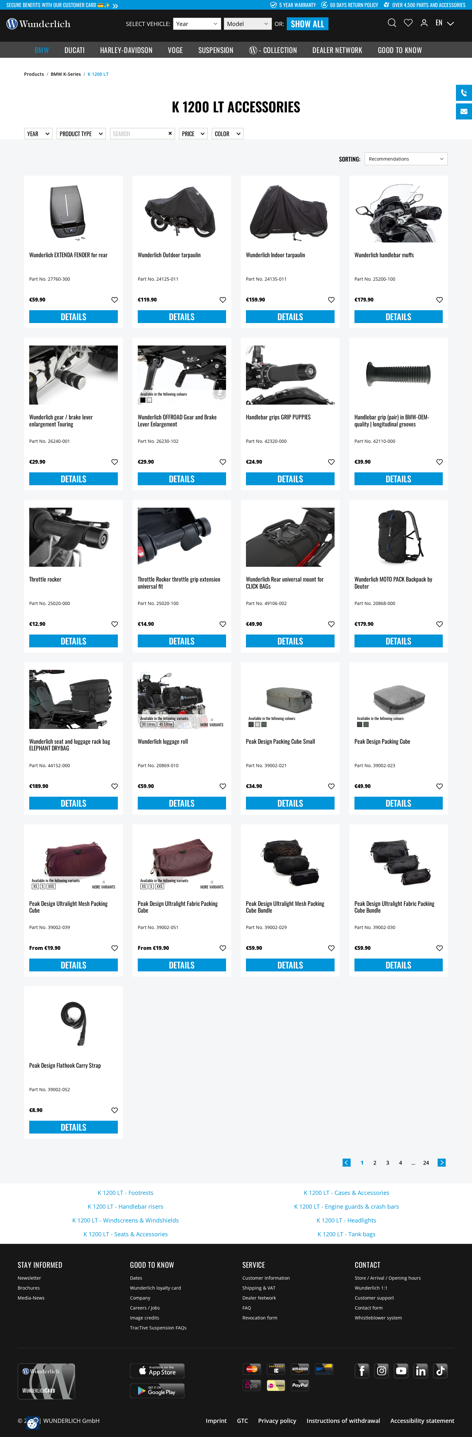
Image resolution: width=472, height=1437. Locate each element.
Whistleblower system (378, 1318)
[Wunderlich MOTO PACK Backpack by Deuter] (398, 537)
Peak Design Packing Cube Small (280, 741)
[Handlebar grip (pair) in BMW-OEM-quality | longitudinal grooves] (398, 375)
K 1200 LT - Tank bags (347, 1234)
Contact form (369, 1308)
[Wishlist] (408, 22)
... (413, 1162)
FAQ (246, 1308)
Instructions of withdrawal (343, 1420)
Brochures (29, 1288)
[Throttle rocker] (73, 537)
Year (33, 133)
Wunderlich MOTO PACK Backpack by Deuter (393, 583)
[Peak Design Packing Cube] (398, 699)
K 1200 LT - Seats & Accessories (125, 1234)
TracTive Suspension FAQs (158, 1328)
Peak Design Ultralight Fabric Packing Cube (178, 907)
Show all (307, 23)
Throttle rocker (45, 579)
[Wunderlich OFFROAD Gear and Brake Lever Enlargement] (182, 375)
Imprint (216, 1420)
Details (73, 316)
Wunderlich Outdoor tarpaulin (169, 255)
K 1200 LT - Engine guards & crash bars (346, 1206)
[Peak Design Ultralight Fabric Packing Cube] (182, 861)
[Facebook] (362, 1370)
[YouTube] (401, 1370)
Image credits (144, 1318)
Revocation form (259, 1318)
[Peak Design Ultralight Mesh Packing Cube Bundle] (290, 861)
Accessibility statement (422, 1420)
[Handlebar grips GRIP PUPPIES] (290, 375)
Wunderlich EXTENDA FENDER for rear (68, 255)
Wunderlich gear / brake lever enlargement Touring (61, 421)
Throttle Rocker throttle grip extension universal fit (179, 583)
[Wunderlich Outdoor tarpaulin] (182, 213)
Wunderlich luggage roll (163, 741)
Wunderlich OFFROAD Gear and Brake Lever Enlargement (177, 421)
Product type (76, 133)
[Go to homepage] (38, 23)
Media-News (31, 1298)
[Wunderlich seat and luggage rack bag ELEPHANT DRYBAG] (73, 699)
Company (140, 1298)
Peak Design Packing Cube (382, 741)
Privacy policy (277, 1420)
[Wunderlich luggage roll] (182, 699)
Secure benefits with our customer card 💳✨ (58, 5)
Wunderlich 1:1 (371, 1288)
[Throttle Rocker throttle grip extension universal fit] (182, 537)
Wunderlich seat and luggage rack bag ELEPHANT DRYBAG (69, 745)
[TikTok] (440, 1370)
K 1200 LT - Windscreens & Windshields (125, 1220)
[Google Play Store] (157, 1390)
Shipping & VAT (258, 1288)
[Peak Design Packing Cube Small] (290, 699)
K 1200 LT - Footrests (125, 1192)
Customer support (374, 1298)
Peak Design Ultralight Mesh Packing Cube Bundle (285, 907)
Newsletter (29, 1278)
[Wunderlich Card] (46, 1381)
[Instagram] (381, 1370)
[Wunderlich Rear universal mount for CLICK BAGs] (290, 537)
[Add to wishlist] (114, 300)
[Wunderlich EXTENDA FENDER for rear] (73, 213)
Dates (136, 1278)
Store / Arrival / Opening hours (388, 1278)
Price (189, 133)
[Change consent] (33, 1423)
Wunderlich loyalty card (155, 1288)
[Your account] (424, 22)
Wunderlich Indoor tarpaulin (275, 255)
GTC (242, 1420)
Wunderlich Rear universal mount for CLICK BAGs (285, 583)
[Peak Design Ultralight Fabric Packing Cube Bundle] (398, 861)
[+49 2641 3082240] (464, 93)
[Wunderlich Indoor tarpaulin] (290, 213)
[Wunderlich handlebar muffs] (398, 213)
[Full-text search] (392, 22)
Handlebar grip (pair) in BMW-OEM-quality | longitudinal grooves (391, 421)
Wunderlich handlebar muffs (384, 255)
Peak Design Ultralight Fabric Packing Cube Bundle (394, 907)
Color (223, 133)
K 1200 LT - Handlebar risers (125, 1206)
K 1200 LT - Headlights (346, 1220)
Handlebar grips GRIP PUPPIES (278, 417)
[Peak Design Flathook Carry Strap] (73, 1023)
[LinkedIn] (421, 1370)
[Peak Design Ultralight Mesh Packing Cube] (73, 861)
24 (426, 1162)
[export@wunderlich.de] (464, 111)
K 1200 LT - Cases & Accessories (346, 1192)
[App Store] (157, 1370)
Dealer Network (259, 1298)
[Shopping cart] (462, 22)
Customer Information (266, 1278)
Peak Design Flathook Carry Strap (65, 1065)
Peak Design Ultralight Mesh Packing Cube (68, 907)
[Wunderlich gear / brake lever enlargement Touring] (73, 375)
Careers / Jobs (145, 1308)
